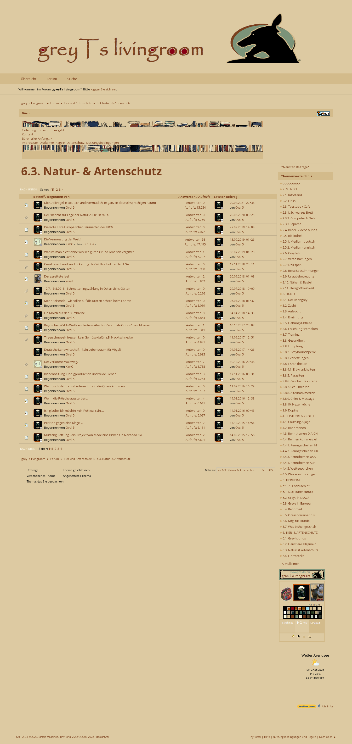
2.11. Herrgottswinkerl (298, 288)
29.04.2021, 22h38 (242, 203)
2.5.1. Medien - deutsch (298, 241)
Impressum (30, 142)
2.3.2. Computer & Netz (298, 218)
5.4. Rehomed (292, 509)
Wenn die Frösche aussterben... (66, 398)
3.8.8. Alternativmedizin (299, 393)
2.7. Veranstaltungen (297, 259)
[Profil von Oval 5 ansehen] (38, 208)
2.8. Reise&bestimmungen (300, 270)
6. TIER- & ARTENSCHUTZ (300, 532)
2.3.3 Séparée (291, 224)
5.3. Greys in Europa (296, 503)
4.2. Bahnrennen (294, 428)
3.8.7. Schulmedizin (295, 387)
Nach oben (27, 448)
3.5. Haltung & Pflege (297, 323)
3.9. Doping (290, 410)
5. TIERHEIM (291, 480)
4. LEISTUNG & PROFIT (298, 416)
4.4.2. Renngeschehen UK (300, 451)
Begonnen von (58, 196)
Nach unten (28, 189)
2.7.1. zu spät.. (292, 265)
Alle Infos (327, 706)
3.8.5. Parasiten (293, 375)
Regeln (60, 142)
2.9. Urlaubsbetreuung (298, 276)
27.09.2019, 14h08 (242, 227)
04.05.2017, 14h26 (242, 350)
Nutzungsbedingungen (102, 142)
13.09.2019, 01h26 (242, 240)
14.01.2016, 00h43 (242, 411)
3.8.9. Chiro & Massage (298, 398)
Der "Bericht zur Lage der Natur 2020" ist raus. (76, 215)
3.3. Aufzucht (291, 311)
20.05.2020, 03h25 (242, 215)
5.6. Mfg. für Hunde (296, 521)
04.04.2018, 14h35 (242, 313)
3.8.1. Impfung (292, 346)
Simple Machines (48, 736)
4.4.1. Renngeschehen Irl (299, 445)
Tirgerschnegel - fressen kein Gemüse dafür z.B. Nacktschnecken (89, 337)
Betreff (39, 196)
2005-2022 (87, 736)
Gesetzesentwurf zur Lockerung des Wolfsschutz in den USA (86, 264)
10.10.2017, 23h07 (242, 325)
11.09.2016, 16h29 (242, 386)
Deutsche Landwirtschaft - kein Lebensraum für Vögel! (82, 349)
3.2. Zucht (289, 305)
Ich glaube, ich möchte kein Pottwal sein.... (74, 410)
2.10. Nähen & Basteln (297, 282)
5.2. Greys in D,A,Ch (296, 497)
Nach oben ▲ (327, 736)
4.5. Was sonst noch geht (300, 474)
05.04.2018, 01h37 (242, 301)
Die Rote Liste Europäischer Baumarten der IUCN (78, 227)
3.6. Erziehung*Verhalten (300, 329)
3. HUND (288, 294)
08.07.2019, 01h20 (242, 252)
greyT (70, 281)
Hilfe (267, 736)
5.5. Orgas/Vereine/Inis (298, 515)
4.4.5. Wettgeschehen (297, 468)
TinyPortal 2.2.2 (69, 736)
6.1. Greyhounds (294, 538)
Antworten (187, 196)
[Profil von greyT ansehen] (38, 281)
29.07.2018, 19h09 (242, 289)
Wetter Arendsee (315, 655)
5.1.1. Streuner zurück (297, 491)
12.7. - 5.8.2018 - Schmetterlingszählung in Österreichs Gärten (87, 288)
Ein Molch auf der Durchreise (64, 313)
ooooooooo (291, 183)
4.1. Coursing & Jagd (296, 422)
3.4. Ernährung (292, 317)
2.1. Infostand (292, 195)
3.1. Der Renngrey (294, 300)
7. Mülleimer (290, 563)
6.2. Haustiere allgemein (299, 544)
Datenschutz (76, 142)
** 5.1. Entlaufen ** (296, 486)
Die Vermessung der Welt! (62, 239)
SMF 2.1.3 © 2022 (26, 736)
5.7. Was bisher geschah (299, 526)
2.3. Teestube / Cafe (296, 206)
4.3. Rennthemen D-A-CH (300, 433)
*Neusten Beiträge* (295, 167)
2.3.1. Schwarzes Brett (297, 212)
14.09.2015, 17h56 (242, 435)
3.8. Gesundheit (293, 340)
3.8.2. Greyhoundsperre (299, 352)
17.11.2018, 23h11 (242, 264)
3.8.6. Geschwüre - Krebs (299, 381)
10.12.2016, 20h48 (242, 362)
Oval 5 (70, 207)
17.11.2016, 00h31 (242, 374)
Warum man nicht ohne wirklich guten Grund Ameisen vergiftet (89, 252)
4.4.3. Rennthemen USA (299, 457)
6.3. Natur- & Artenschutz (300, 550)
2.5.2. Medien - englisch (298, 247)
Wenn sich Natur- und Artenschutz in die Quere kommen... (85, 386)
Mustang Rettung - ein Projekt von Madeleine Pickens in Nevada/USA (93, 435)
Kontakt (27, 134)
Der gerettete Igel (56, 276)
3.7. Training (291, 334)
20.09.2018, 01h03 (242, 276)
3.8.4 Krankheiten (294, 363)
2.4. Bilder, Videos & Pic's (299, 230)
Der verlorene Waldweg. (61, 362)
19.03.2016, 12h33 (242, 398)
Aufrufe (204, 196)
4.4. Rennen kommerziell (299, 439)
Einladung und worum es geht (43, 130)
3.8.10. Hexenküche (296, 404)
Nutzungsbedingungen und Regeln (294, 736)
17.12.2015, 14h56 (242, 423)
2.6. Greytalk (291, 253)
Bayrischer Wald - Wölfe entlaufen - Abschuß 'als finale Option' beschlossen (97, 325)
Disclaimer (47, 142)
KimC (69, 244)
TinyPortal (254, 736)
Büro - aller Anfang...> (37, 138)
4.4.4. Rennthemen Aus (298, 463)
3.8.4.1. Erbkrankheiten (298, 369)
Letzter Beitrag (225, 196)
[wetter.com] (306, 707)
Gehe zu (210, 470)
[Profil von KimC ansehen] (38, 245)
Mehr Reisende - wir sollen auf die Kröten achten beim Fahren (87, 301)
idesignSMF (103, 736)
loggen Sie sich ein (103, 89)
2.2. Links (288, 201)
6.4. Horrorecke (293, 556)
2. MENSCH (290, 189)
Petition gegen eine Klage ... (63, 423)
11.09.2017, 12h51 (242, 337)
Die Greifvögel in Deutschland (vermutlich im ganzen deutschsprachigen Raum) (100, 202)
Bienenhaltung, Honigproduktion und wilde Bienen (80, 374)
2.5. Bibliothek (292, 235)
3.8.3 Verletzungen (295, 358)
